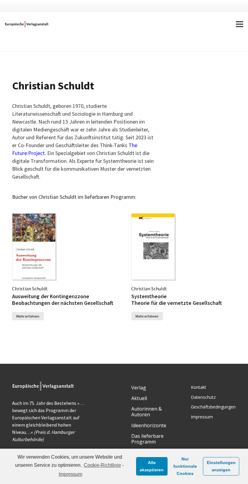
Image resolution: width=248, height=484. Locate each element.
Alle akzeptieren (152, 466)
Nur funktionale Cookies (185, 466)
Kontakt (198, 387)
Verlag (138, 387)
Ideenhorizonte (148, 425)
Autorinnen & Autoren (146, 411)
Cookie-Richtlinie (102, 465)
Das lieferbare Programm (147, 439)
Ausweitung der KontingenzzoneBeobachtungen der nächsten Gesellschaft (62, 299)
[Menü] (239, 24)
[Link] (27, 24)
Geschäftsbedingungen (213, 407)
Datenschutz (203, 397)
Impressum (70, 474)
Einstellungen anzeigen (221, 466)
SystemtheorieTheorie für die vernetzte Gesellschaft (176, 299)
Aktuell (139, 398)
